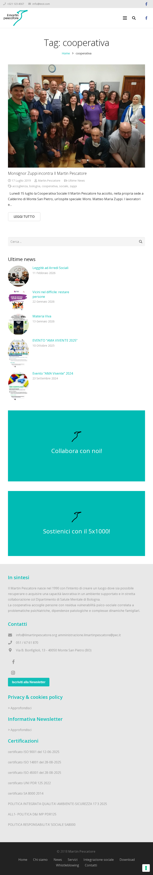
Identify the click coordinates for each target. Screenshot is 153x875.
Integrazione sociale (98, 859)
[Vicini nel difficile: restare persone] (18, 300)
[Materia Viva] (18, 324)
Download (127, 859)
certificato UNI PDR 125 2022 (29, 783)
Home (66, 53)
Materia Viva (41, 316)
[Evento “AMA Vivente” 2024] (18, 386)
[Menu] (124, 18)
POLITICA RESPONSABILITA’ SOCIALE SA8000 (42, 824)
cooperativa (50, 186)
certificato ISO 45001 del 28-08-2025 (34, 772)
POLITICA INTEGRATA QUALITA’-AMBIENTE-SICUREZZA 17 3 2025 (57, 804)
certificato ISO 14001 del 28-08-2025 (34, 762)
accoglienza (20, 186)
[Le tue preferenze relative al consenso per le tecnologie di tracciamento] (146, 868)
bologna (34, 186)
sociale (63, 186)
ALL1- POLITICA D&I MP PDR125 (32, 814)
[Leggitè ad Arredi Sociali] (18, 276)
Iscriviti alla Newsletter (28, 682)
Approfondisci (21, 708)
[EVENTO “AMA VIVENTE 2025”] (18, 353)
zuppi (73, 186)
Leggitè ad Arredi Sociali (50, 268)
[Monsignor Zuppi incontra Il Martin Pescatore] (76, 116)
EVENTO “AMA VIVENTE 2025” (54, 340)
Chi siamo (40, 859)
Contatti (91, 865)
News (58, 859)
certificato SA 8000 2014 (25, 793)
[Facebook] (146, 4)
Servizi (72, 859)
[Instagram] (13, 673)
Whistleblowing (67, 865)
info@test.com (41, 4)
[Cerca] (133, 18)
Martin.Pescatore (49, 180)
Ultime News (76, 180)
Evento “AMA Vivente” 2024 (52, 373)
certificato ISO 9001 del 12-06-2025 (33, 752)
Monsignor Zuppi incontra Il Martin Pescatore (47, 173)
